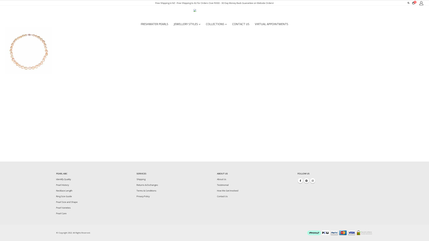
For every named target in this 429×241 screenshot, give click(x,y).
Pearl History (62, 185)
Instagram (312, 180)
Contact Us (240, 24)
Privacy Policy (143, 196)
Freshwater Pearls (154, 24)
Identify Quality (63, 179)
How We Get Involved (227, 190)
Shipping (141, 179)
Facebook (300, 180)
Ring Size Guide (64, 196)
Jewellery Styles (186, 24)
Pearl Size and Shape (67, 202)
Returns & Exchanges (147, 185)
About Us (221, 179)
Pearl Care (61, 213)
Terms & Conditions (146, 190)
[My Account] (421, 3)
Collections (215, 24)
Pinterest (306, 180)
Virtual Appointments (271, 24)
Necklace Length (64, 190)
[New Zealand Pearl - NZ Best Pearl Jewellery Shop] (214, 13)
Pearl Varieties (63, 207)
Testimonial (223, 185)
